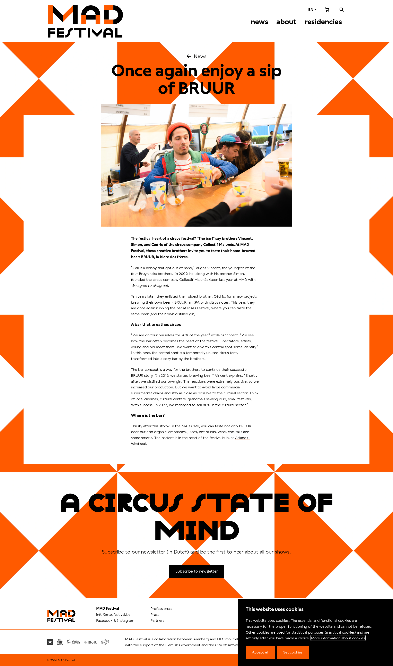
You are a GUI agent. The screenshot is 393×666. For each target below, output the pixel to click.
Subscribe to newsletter (196, 571)
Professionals (161, 608)
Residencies (323, 22)
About (286, 22)
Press (154, 614)
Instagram (125, 620)
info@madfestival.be (113, 614)
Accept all (260, 652)
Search (341, 9)
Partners (157, 620)
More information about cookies (338, 638)
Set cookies (293, 652)
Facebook (104, 620)
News (259, 22)
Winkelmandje (327, 9)
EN (310, 9)
